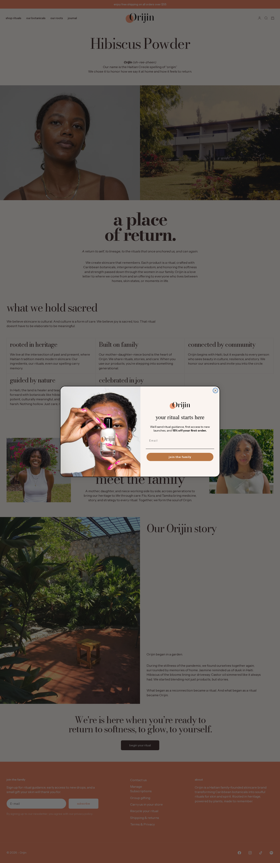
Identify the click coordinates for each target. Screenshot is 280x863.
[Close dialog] (215, 390)
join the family (180, 457)
